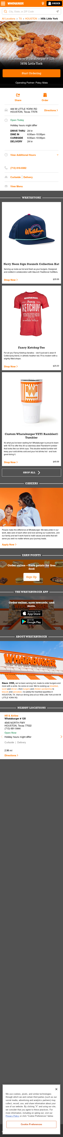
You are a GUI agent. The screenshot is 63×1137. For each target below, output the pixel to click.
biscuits (5, 691)
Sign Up (31, 577)
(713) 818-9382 (18, 168)
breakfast (54, 685)
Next (61, 735)
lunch (4, 688)
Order (56, 3)
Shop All (29, 472)
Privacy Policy (12, 1116)
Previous (1, 735)
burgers (26, 688)
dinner (14, 688)
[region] (31, 1109)
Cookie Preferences (31, 1124)
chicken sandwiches (43, 688)
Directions (50, 110)
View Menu (16, 186)
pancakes (17, 691)
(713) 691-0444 (13, 728)
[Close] (56, 1089)
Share (18, 100)
